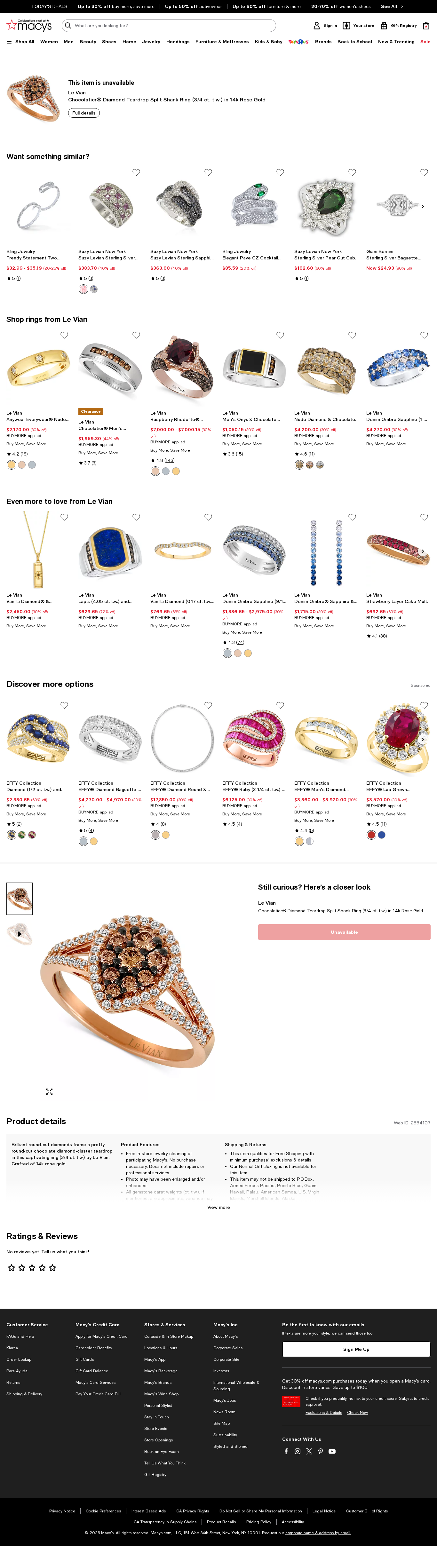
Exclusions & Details (324, 1412)
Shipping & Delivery (24, 1394)
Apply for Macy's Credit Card (101, 1336)
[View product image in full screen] (49, 1092)
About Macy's (225, 1336)
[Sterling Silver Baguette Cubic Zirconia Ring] (398, 205)
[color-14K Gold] (94, 841)
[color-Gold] (166, 835)
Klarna (12, 1348)
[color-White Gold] (32, 465)
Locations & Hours (160, 1348)
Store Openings (158, 1440)
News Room (224, 1412)
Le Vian (77, 92)
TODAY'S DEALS (49, 6)
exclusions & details (291, 1159)
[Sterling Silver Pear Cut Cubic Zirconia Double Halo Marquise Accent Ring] (326, 205)
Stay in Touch (156, 1417)
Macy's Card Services (95, 1382)
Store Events (155, 1428)
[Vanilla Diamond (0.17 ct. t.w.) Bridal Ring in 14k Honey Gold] (182, 550)
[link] (38, 264)
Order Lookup (18, 1359)
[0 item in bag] (426, 25)
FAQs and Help (20, 1336)
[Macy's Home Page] (29, 25)
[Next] (423, 206)
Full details (84, 112)
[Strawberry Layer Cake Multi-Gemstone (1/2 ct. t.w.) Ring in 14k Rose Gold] (398, 550)
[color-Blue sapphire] (94, 289)
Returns (13, 1382)
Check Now (357, 1412)
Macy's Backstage (161, 1371)
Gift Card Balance (91, 1371)
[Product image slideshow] (127, 991)
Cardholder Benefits (93, 1348)
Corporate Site (226, 1359)
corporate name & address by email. (318, 1533)
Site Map (221, 1423)
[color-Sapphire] (227, 653)
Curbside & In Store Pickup (168, 1336)
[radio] (83, 289)
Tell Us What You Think (165, 1463)
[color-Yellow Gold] (11, 465)
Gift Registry (155, 1474)
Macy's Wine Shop (161, 1394)
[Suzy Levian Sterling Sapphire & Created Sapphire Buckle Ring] (182, 205)
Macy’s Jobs (224, 1400)
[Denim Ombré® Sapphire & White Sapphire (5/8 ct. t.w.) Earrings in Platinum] (326, 550)
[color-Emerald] (22, 835)
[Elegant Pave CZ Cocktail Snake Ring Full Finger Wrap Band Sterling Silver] (254, 205)
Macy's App (154, 1359)
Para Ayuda (17, 1371)
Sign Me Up (356, 1349)
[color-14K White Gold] (83, 841)
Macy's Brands (157, 1382)
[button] (110, 991)
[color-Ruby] (32, 835)
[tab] (19, 899)
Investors (221, 1371)
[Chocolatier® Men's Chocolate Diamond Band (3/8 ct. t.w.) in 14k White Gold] (110, 368)
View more (218, 1207)
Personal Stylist (158, 1405)
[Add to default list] (136, 172)
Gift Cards (84, 1359)
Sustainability (225, 1435)
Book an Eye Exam (161, 1451)
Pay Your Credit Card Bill (98, 1394)
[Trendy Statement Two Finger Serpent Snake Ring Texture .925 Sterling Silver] (38, 205)
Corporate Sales (227, 1348)
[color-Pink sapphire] (83, 289)
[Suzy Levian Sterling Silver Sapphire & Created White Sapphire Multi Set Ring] (110, 205)
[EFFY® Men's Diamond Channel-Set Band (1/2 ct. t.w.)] (326, 738)
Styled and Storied (230, 1446)
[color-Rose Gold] (22, 465)
